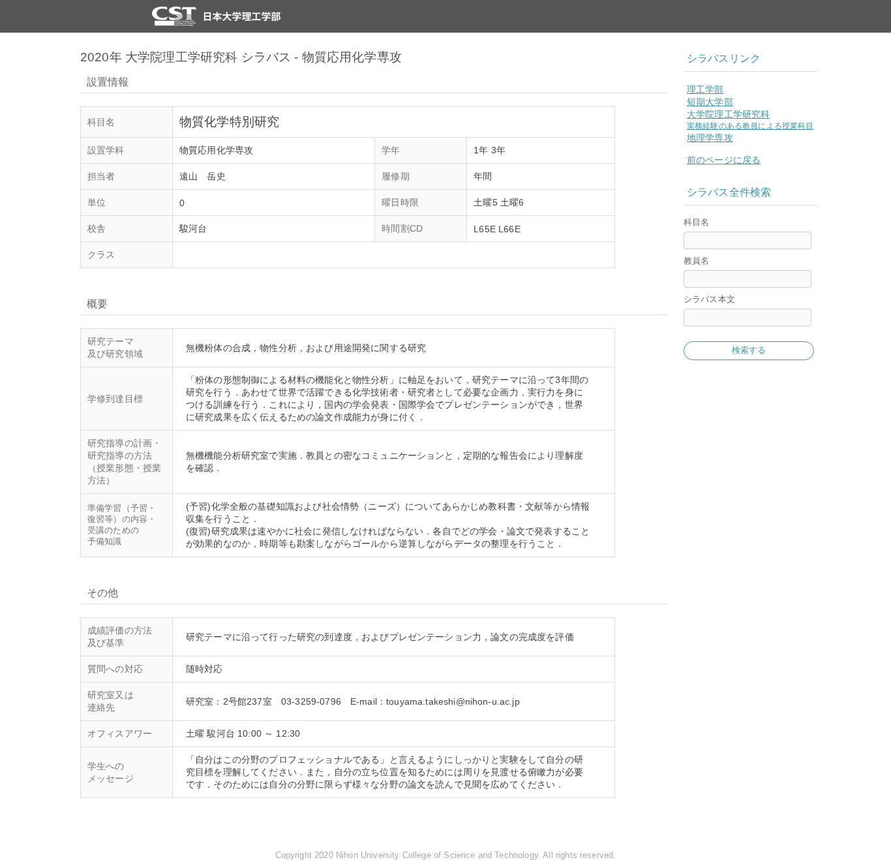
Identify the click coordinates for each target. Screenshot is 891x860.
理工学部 (705, 89)
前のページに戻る (724, 160)
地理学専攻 (710, 137)
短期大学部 (710, 102)
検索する (749, 350)
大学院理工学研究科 (728, 114)
